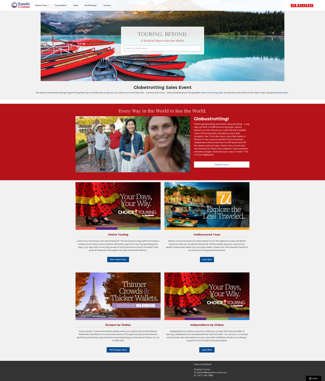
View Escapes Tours (118, 350)
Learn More (207, 259)
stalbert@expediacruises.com (212, 372)
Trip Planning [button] (90, 5)
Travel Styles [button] (60, 5)
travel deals (282, 92)
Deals (75, 5)
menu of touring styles (212, 92)
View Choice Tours (118, 259)
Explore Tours (222, 164)
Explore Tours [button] (41, 5)
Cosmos (107, 5)
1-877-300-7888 (205, 375)
